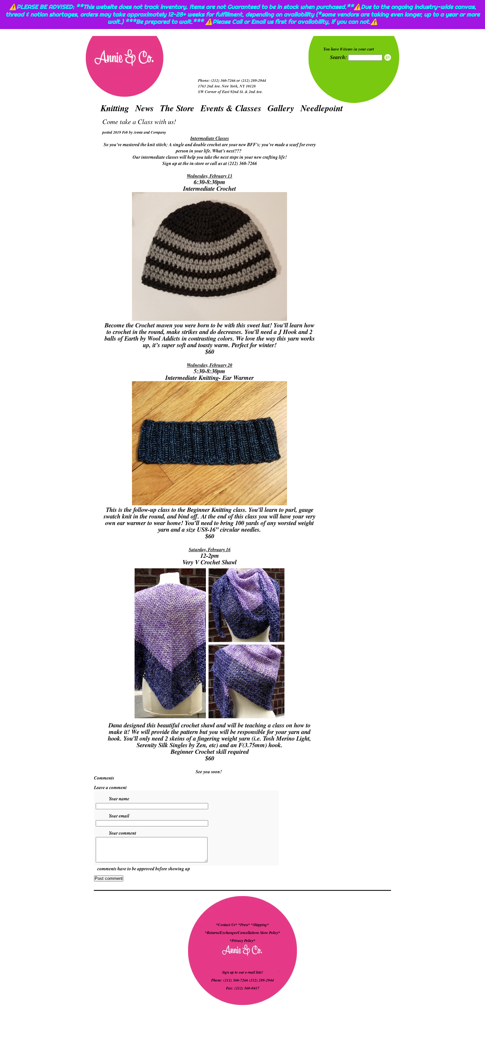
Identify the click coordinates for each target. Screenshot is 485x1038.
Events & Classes (231, 108)
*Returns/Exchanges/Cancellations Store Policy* (242, 932)
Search (387, 57)
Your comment (122, 833)
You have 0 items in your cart (348, 49)
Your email (119, 816)
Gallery (281, 108)
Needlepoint (322, 108)
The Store (177, 108)
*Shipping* (260, 924)
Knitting (115, 108)
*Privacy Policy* (242, 940)
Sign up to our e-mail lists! (242, 972)
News (144, 108)
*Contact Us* (226, 924)
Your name (119, 798)
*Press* (244, 924)
